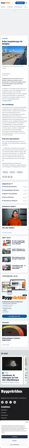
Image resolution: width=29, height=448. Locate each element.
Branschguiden (18, 7)
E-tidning (3, 412)
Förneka (14, 440)
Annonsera (4, 418)
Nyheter (3, 7)
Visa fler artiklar (5, 344)
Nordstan (12, 172)
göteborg (5, 172)
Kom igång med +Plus (14, 316)
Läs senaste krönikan (7, 232)
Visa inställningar (14, 444)
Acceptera (14, 436)
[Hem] (6, 3)
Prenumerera (4, 415)
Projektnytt (10, 7)
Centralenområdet (6, 100)
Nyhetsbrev (4, 410)
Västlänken (19, 172)
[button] (27, 422)
